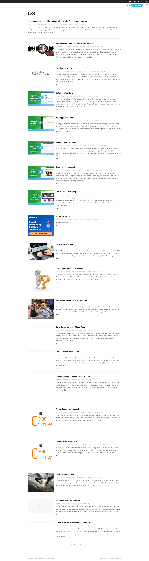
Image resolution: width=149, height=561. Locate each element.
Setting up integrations (64, 93)
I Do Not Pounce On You (65, 474)
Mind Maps (67, 248)
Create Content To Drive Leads (67, 245)
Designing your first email (65, 167)
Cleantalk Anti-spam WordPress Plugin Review (73, 523)
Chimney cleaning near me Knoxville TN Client (73, 376)
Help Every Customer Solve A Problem (70, 268)
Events (65, 304)
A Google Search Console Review (68, 500)
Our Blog (56, 24)
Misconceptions (68, 526)
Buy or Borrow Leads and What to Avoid (70, 327)
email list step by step (64, 68)
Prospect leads (62, 24)
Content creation (60, 248)
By (71, 24)
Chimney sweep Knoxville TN (66, 442)
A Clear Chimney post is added (67, 409)
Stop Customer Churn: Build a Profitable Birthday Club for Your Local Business (57, 21)
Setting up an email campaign (67, 142)
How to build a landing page (66, 192)
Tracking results (73, 503)
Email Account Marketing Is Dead (68, 352)
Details (29, 35)
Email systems (39, 24)
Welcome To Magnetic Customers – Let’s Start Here (75, 43)
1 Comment (102, 71)
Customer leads (31, 24)
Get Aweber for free (63, 216)
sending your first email (65, 118)
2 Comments (103, 96)
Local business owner (48, 24)
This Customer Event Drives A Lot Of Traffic (72, 301)
